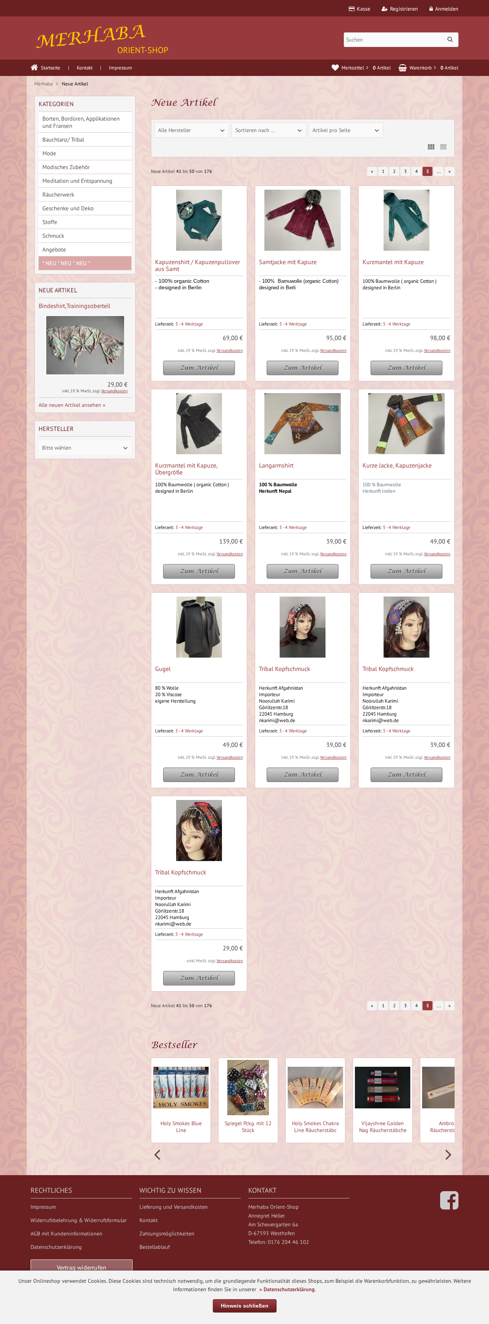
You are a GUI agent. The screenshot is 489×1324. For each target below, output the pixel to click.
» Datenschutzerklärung (287, 1289)
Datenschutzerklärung (56, 1246)
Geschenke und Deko (68, 208)
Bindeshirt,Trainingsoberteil (74, 306)
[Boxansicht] (431, 147)
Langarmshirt (276, 465)
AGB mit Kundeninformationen (66, 1233)
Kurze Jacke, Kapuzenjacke (397, 465)
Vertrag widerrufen (82, 1267)
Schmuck (53, 235)
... (439, 171)
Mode (49, 153)
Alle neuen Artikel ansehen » (72, 405)
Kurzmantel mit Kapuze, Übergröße (186, 468)
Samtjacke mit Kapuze (288, 262)
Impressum (120, 68)
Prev (158, 1155)
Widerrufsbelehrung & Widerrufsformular (79, 1220)
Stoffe (49, 222)
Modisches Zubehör (66, 167)
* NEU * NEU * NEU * (66, 263)
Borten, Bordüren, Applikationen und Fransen (81, 122)
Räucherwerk (58, 194)
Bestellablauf (154, 1246)
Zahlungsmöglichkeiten (166, 1233)
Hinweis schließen (245, 1306)
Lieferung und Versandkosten (173, 1206)
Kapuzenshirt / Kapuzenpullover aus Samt (197, 265)
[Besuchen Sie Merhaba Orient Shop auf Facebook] (449, 1206)
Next (447, 1155)
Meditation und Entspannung (77, 180)
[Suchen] (449, 39)
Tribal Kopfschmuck (284, 668)
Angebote (54, 249)
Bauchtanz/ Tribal (63, 139)
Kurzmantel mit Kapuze (393, 262)
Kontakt (84, 68)
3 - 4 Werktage (189, 324)
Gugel (163, 668)
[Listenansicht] (443, 147)
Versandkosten (230, 350)
